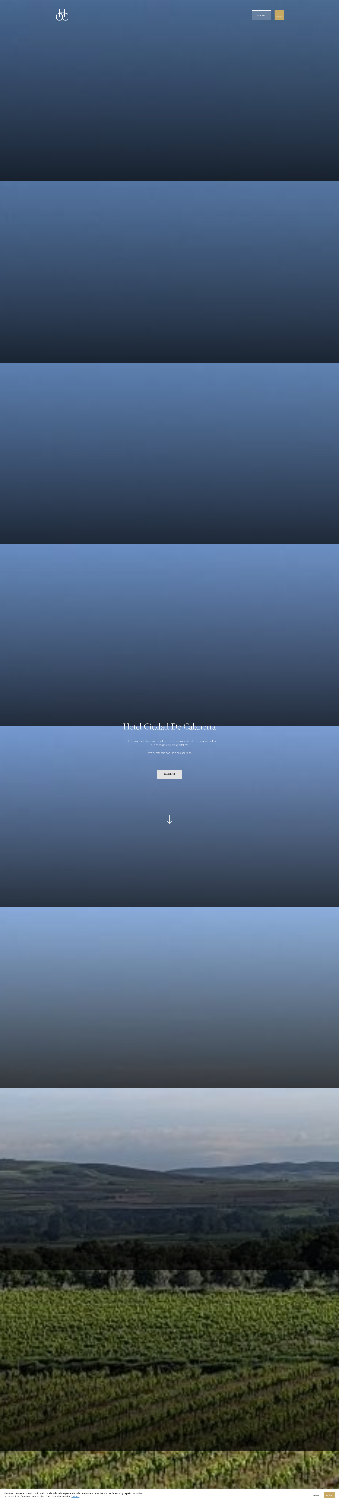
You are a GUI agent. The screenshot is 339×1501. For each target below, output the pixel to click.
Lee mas (75, 1496)
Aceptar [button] (329, 1495)
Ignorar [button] (316, 1495)
